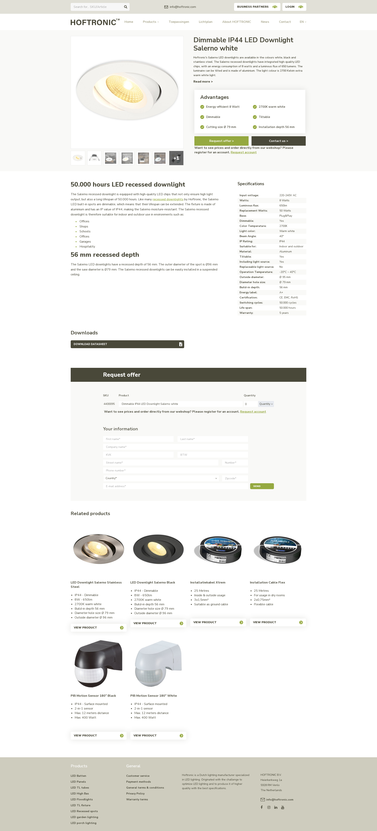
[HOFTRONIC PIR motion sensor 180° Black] (99, 664)
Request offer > (221, 141)
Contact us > (278, 141)
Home (128, 22)
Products (149, 22)
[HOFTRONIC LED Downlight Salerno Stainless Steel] (99, 550)
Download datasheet (90, 344)
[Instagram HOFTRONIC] (270, 806)
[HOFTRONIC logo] (95, 21)
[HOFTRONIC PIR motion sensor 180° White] (158, 664)
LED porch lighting (83, 823)
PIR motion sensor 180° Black (93, 696)
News (265, 22)
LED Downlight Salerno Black (152, 582)
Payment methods (138, 782)
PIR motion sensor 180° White (153, 696)
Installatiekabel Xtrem (207, 582)
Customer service (137, 776)
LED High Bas (80, 793)
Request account (244, 152)
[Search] (126, 7)
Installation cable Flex (267, 582)
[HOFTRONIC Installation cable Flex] (278, 550)
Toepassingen (179, 22)
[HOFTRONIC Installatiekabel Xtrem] (218, 550)
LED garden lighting (84, 817)
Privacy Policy (135, 793)
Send (257, 486)
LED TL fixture (80, 805)
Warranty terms (137, 799)
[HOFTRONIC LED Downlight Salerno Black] (158, 550)
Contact (285, 22)
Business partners (253, 7)
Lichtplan (205, 22)
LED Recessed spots (84, 811)
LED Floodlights (82, 799)
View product (85, 627)
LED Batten (78, 776)
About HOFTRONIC (236, 22)
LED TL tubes (80, 788)
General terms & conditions (145, 788)
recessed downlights (168, 199)
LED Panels (78, 782)
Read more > (203, 81)
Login (290, 7)
